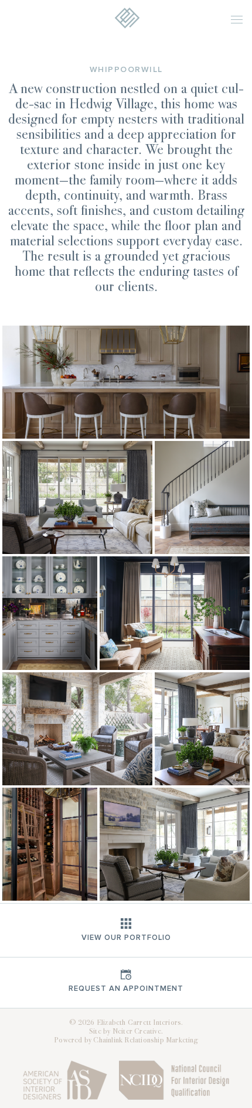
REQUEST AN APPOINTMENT (126, 988)
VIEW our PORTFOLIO (126, 937)
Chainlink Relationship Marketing (145, 1040)
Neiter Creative (137, 1031)
